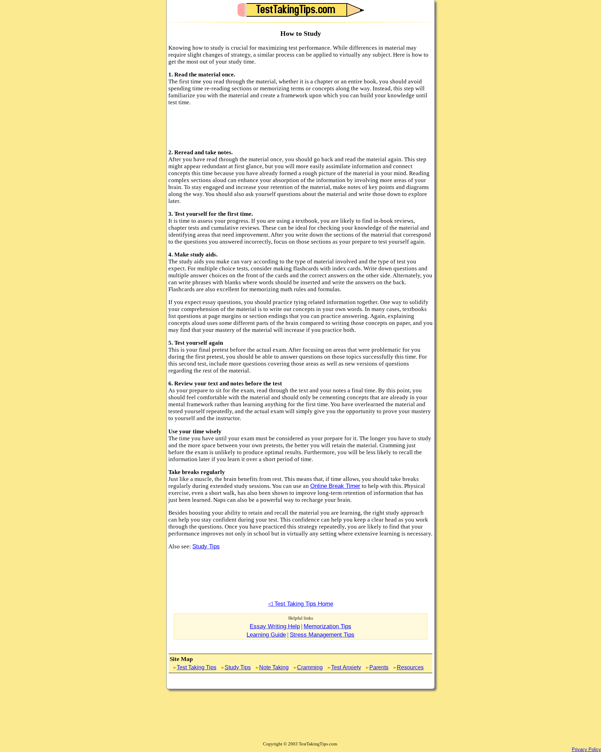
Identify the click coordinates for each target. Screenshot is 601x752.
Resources (410, 667)
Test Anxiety (346, 667)
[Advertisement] (295, 127)
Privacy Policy (586, 749)
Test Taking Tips (196, 667)
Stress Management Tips (322, 634)
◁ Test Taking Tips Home (300, 603)
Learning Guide (266, 634)
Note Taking (274, 667)
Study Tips (206, 546)
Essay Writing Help (275, 626)
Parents (378, 667)
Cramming (310, 667)
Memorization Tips (327, 626)
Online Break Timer (335, 486)
